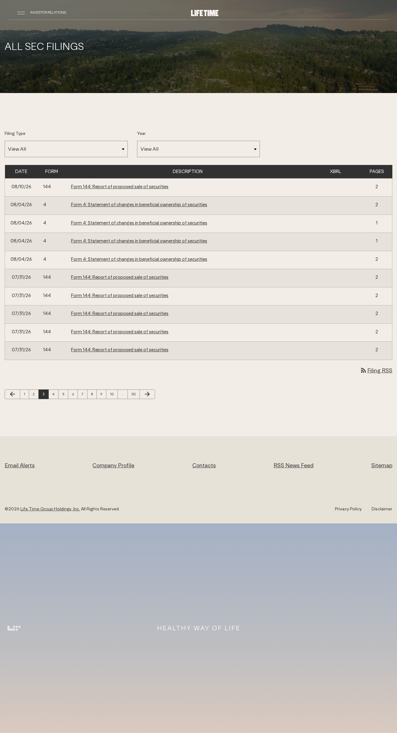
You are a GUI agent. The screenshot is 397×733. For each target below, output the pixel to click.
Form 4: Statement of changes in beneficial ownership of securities (139, 204)
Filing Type (15, 133)
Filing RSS (376, 370)
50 (135, 394)
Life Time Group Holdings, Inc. (50, 508)
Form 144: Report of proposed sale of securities (119, 186)
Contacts (204, 465)
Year (141, 133)
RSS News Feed (294, 465)
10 (113, 394)
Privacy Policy (348, 509)
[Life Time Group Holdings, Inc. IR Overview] (204, 12)
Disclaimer (382, 509)
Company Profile (113, 465)
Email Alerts (20, 465)
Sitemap (381, 465)
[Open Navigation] (21, 12)
